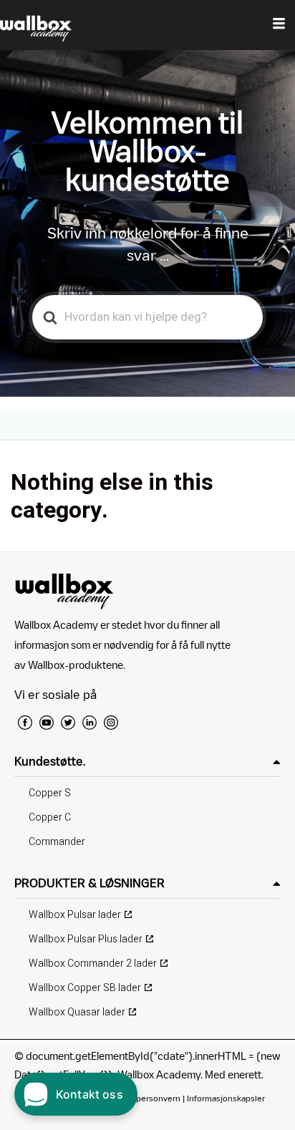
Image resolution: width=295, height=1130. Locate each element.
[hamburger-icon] (279, 25)
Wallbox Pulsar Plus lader (85, 939)
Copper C (50, 817)
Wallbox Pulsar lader (75, 914)
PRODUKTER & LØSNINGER (89, 883)
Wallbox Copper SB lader (85, 987)
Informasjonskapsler (226, 1098)
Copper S (50, 793)
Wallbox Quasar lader (77, 1012)
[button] (147, 761)
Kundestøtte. (49, 761)
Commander (57, 841)
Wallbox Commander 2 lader (93, 963)
